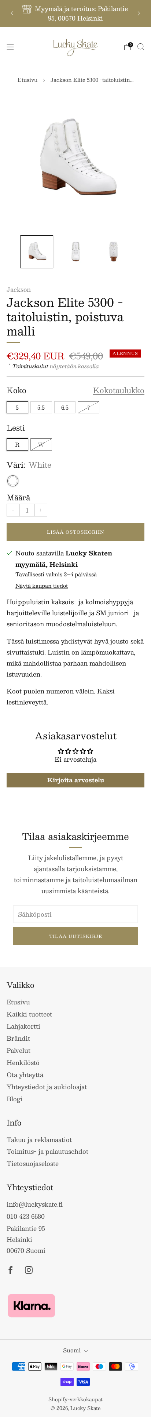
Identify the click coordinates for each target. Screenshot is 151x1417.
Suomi (72, 1350)
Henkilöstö (23, 1062)
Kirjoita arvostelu (75, 780)
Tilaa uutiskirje (75, 936)
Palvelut (18, 1050)
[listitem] (75, 13)
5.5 (41, 407)
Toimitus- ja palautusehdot (47, 1151)
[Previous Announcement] (12, 13)
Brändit (18, 1038)
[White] (13, 481)
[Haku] (140, 46)
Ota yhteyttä (25, 1074)
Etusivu (27, 79)
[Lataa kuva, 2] (75, 251)
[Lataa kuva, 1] (36, 251)
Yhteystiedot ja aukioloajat (47, 1086)
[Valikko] (10, 47)
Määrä (18, 497)
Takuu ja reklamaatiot (39, 1139)
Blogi (15, 1099)
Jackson (19, 289)
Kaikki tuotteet (29, 1014)
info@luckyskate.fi (35, 1204)
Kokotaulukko (118, 390)
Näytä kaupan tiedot (41, 585)
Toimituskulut (30, 366)
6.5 (65, 407)
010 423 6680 (26, 1216)
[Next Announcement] (139, 13)
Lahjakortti (23, 1026)
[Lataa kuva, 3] (114, 251)
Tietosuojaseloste (33, 1163)
